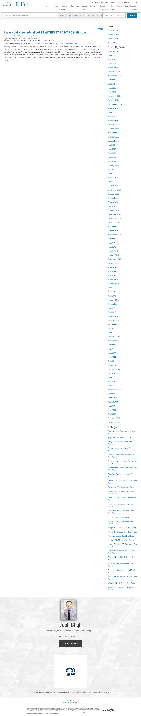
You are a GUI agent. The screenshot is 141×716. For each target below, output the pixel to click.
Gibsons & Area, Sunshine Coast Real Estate (23, 38)
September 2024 (115, 104)
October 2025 (113, 80)
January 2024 (113, 128)
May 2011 (112, 357)
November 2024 (114, 96)
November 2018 (114, 234)
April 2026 (112, 63)
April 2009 (112, 414)
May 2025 (112, 92)
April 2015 (112, 296)
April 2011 (112, 361)
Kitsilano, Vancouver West (118, 517)
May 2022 (112, 161)
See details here (71, 44)
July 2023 (111, 145)
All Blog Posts (113, 30)
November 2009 (114, 389)
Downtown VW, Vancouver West (121, 487)
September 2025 (115, 84)
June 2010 (112, 377)
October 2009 (113, 393)
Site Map (134, 9)
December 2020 (114, 190)
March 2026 (113, 67)
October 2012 (113, 320)
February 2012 (114, 336)
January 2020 (113, 210)
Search (132, 15)
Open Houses (113, 38)
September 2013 (115, 304)
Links (84, 9)
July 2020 (111, 206)
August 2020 (113, 202)
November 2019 (114, 218)
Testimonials (62, 9)
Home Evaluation (131, 6)
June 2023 (112, 149)
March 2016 (113, 279)
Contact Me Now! (70, 643)
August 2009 (113, 402)
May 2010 (112, 381)
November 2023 (114, 133)
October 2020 (113, 194)
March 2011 (113, 365)
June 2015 (112, 287)
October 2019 (113, 222)
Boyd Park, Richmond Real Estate (121, 437)
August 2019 (113, 230)
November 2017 (114, 263)
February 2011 (114, 369)
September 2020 (115, 198)
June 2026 (112, 55)
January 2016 (113, 283)
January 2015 (113, 300)
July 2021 (111, 169)
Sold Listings (113, 42)
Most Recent (113, 51)
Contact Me (104, 6)
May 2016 (112, 275)
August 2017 (113, 267)
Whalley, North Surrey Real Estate (122, 583)
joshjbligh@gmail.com (101, 692)
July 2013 (111, 308)
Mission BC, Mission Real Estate (121, 540)
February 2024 (114, 124)
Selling (72, 6)
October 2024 (113, 100)
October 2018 (113, 239)
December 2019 (114, 214)
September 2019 (115, 226)
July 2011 (111, 349)
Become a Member (109, 9)
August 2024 (113, 108)
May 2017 (112, 271)
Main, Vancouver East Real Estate (121, 536)
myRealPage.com (70, 702)
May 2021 (112, 177)
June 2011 (112, 353)
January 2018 (113, 255)
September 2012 (115, 324)
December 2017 (114, 259)
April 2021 (112, 181)
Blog (112, 6)
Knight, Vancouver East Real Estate (122, 528)
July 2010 (111, 373)
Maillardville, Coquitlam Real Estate (122, 532)
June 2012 (112, 332)
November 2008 (114, 422)
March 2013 (113, 316)
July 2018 (111, 243)
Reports (119, 6)
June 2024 (112, 112)
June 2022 (112, 157)
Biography (93, 6)
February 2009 (114, 418)
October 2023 (113, 137)
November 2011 (114, 340)
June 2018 (112, 247)
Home (47, 6)
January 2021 (113, 186)
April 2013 (112, 312)
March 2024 (113, 120)
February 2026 (114, 71)
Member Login (82, 6)
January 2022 (113, 165)
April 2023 (112, 153)
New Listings (113, 34)
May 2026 (112, 59)
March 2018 (113, 251)
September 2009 (115, 398)
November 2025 (114, 75)
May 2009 (112, 410)
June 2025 (112, 88)
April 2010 (112, 385)
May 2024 (112, 116)
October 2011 (113, 345)
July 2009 (111, 406)
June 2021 (112, 173)
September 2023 (115, 141)
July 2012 (111, 328)
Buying (64, 6)
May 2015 (112, 292)
